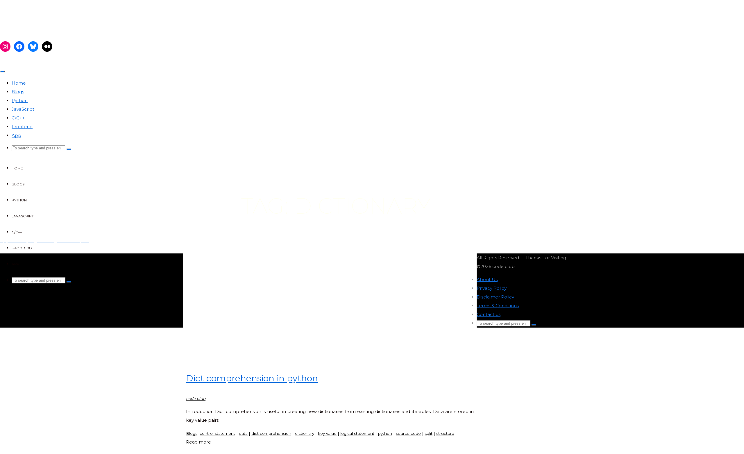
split (428, 433)
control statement (217, 433)
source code (408, 433)
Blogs (191, 433)
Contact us (488, 314)
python (385, 433)
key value (327, 433)
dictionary (304, 433)
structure (445, 433)
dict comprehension (271, 433)
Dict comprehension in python (252, 378)
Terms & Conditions (498, 305)
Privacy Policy (492, 288)
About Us (487, 279)
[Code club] (47, 30)
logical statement (357, 433)
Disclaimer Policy (495, 297)
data (243, 433)
